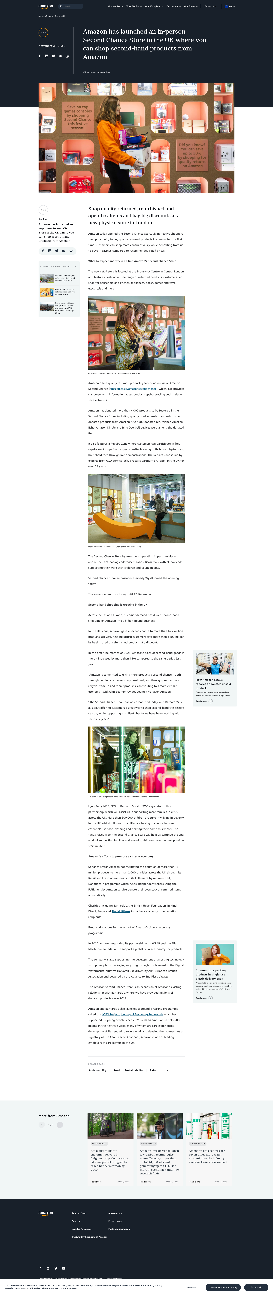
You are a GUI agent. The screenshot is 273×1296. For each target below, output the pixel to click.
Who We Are (114, 6)
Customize (191, 1287)
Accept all (256, 1287)
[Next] (60, 1125)
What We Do (132, 6)
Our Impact (172, 6)
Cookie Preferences (114, 1278)
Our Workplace (152, 6)
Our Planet (189, 6)
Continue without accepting (223, 1287)
